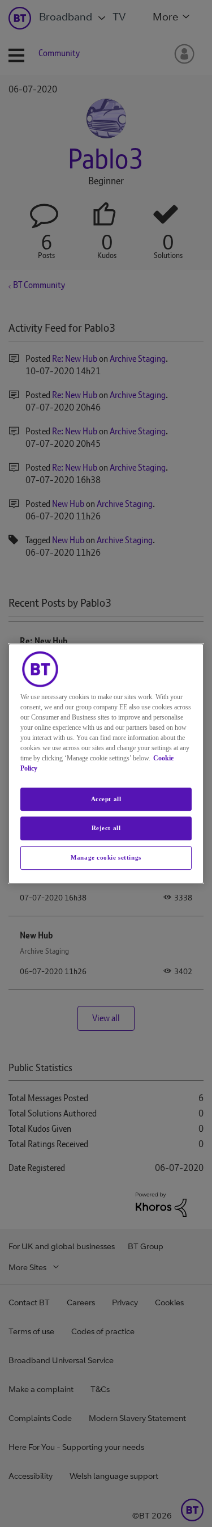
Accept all (106, 799)
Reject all (106, 828)
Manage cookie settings (106, 857)
